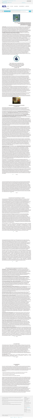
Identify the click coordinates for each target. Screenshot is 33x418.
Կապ (2, 0)
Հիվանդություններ (21, 6)
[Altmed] (4, 6)
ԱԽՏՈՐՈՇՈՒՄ (27, 6)
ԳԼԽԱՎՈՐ (8, 6)
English (11, 2)
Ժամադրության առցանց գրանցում (9, 0)
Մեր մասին (11, 6)
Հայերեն (6, 2)
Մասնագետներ (16, 6)
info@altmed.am (23, 2)
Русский (17, 417)
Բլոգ (15, 0)
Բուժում (8, 8)
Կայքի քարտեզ (5, 1)
